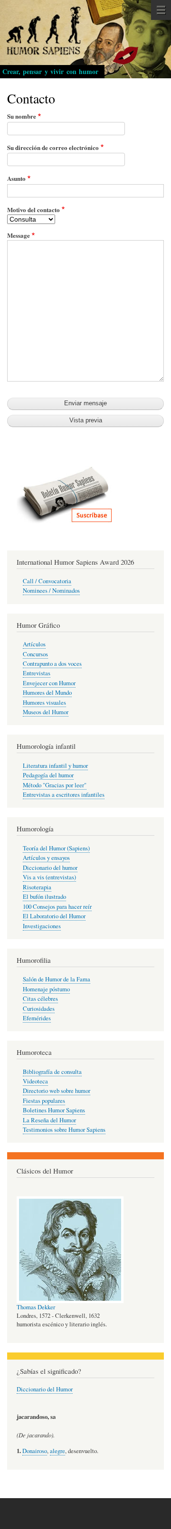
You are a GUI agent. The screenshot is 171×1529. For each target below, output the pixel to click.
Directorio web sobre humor (56, 1091)
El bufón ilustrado (44, 897)
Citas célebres (40, 999)
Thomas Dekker (36, 1307)
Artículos (34, 644)
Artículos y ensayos (46, 858)
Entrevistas (36, 673)
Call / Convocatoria (47, 581)
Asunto (16, 178)
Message (18, 235)
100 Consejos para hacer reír (57, 907)
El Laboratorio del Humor (54, 916)
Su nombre (21, 116)
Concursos (35, 654)
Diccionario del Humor (45, 1389)
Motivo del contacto (33, 209)
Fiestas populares (44, 1101)
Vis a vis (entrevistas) (49, 877)
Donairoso (34, 1451)
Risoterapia (37, 887)
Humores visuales (44, 703)
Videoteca (35, 1081)
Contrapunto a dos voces (52, 664)
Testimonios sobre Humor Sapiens (64, 1130)
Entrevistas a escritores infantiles (63, 795)
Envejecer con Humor (49, 683)
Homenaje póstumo (46, 989)
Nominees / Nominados (51, 591)
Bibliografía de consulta (52, 1072)
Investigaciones (42, 926)
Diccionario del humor (50, 868)
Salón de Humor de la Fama (56, 979)
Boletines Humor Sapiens (54, 1110)
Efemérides (37, 1018)
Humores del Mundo (47, 693)
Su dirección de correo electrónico (53, 147)
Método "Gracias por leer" (54, 785)
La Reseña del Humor (49, 1120)
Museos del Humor (45, 712)
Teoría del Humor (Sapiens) (56, 848)
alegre (57, 1451)
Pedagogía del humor (48, 775)
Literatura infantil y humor (55, 766)
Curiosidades (39, 1009)
